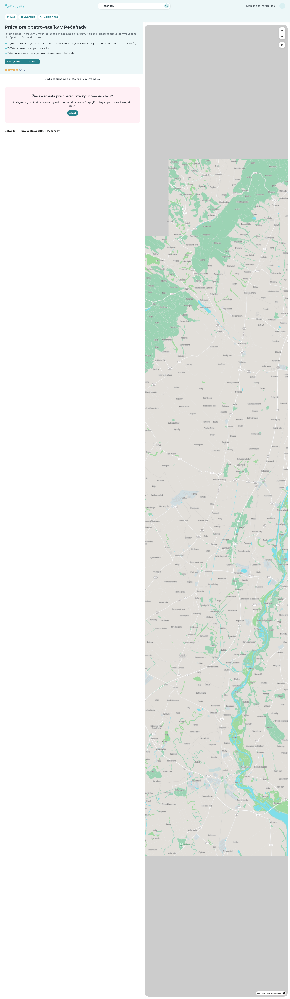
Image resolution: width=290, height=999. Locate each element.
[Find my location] (282, 45)
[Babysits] (14, 5)
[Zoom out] (282, 36)
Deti (13, 16)
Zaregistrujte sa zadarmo (22, 61)
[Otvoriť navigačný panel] (282, 6)
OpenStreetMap (275, 993)
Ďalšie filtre (50, 16)
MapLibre (261, 993)
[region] (216, 511)
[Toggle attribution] (284, 993)
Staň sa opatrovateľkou (260, 5)
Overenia (29, 16)
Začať (72, 112)
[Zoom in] (282, 30)
